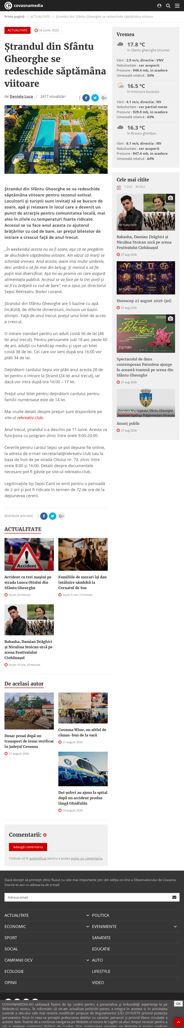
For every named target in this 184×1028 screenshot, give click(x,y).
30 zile (140, 187)
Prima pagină (14, 16)
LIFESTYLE (101, 971)
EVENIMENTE (104, 926)
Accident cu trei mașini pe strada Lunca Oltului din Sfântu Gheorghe (27, 582)
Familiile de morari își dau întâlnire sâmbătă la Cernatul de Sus (82, 582)
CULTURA (125, 347)
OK (178, 1004)
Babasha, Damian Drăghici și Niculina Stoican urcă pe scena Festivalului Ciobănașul (28, 649)
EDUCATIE (101, 949)
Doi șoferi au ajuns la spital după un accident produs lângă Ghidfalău (82, 798)
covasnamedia (28, 5)
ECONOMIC (15, 926)
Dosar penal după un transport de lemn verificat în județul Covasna (29, 741)
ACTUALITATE (17, 30)
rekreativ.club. (30, 417)
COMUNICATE (128, 411)
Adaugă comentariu (28, 847)
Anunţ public (128, 423)
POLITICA (100, 915)
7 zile (128, 187)
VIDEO (98, 982)
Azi (119, 187)
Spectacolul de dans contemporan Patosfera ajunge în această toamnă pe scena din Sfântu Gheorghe (145, 367)
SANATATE (101, 937)
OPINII (10, 982)
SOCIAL (11, 949)
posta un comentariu (86, 858)
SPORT (10, 937)
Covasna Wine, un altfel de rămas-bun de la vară (82, 732)
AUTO (97, 960)
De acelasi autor (24, 684)
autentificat (37, 858)
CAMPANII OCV (18, 960)
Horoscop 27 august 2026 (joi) (144, 300)
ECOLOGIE (14, 971)
